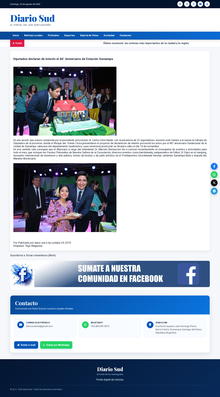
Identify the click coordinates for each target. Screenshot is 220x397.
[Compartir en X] (214, 182)
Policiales (53, 35)
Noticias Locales (33, 35)
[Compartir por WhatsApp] (214, 174)
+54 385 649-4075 (100, 326)
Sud (32, 18)
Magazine (36, 245)
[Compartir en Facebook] (214, 166)
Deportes (69, 35)
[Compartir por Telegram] (214, 191)
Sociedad (109, 35)
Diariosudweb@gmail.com (39, 326)
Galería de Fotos (89, 35)
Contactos (125, 35)
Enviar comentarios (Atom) (41, 255)
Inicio (16, 35)
